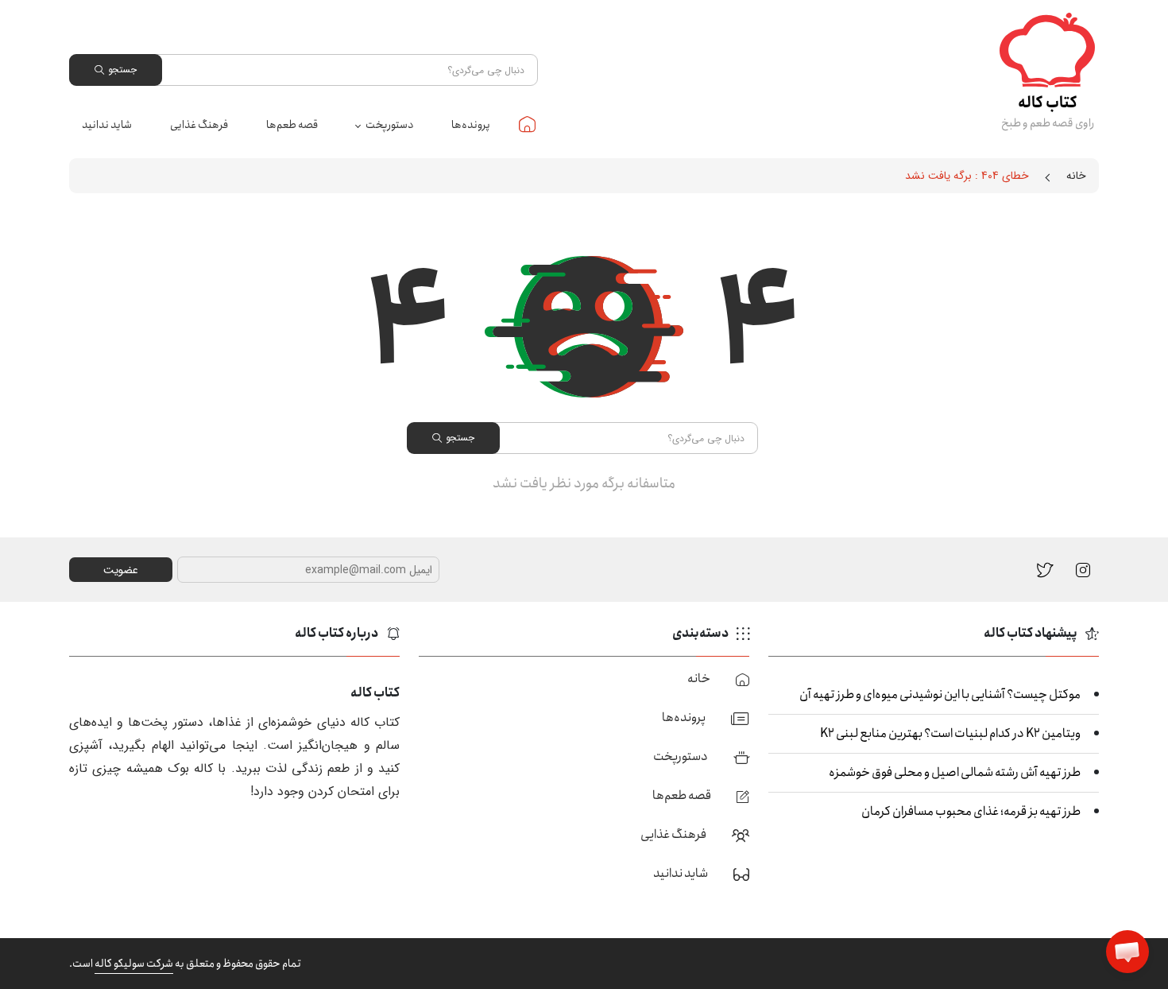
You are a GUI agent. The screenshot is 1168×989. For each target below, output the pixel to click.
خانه (527, 124)
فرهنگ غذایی (199, 125)
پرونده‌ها (470, 125)
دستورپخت (389, 125)
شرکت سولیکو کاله (134, 963)
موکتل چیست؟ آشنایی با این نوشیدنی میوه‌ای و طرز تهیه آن (940, 694)
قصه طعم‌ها (292, 125)
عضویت (120, 570)
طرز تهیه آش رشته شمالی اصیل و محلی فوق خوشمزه (955, 772)
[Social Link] (1045, 569)
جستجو (122, 69)
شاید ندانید (107, 125)
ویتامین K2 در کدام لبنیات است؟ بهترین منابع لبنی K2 (950, 733)
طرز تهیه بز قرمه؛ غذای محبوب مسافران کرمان (971, 811)
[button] (1127, 951)
